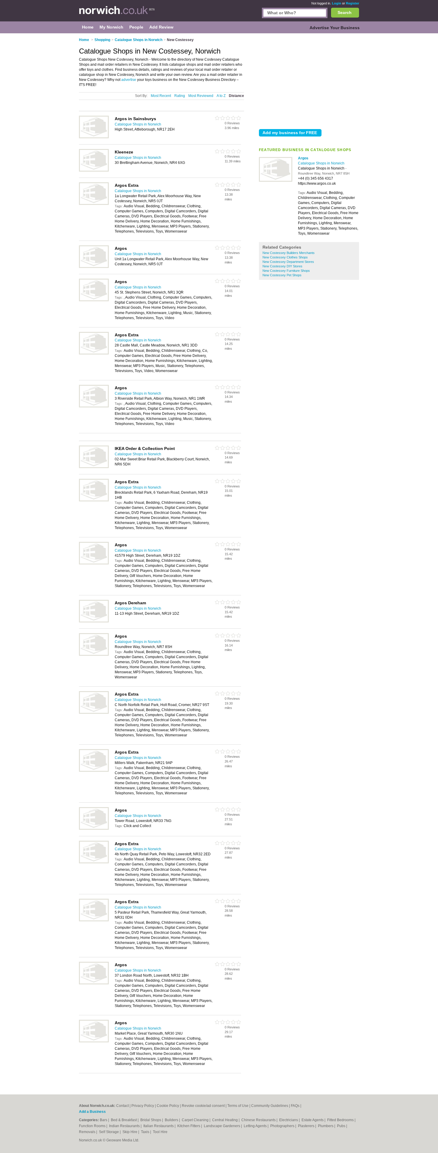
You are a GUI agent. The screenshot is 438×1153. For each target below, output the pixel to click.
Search (345, 12)
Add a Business (92, 1112)
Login (336, 3)
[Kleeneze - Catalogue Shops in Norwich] (94, 170)
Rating (179, 96)
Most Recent (161, 96)
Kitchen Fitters (189, 1126)
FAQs (295, 1106)
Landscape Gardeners (222, 1126)
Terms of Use (237, 1106)
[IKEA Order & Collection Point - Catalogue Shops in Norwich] (94, 467)
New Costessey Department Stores (288, 261)
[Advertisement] (309, 80)
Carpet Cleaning (195, 1120)
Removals (87, 1132)
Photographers (282, 1126)
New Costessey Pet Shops (282, 275)
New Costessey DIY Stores (282, 266)
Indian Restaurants (125, 1126)
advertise (128, 80)
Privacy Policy (142, 1106)
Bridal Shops (151, 1120)
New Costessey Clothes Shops (285, 257)
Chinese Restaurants (259, 1120)
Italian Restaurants (159, 1126)
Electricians (289, 1120)
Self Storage (109, 1132)
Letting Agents (256, 1126)
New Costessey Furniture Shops (286, 270)
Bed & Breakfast (124, 1120)
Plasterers (306, 1126)
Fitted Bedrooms (341, 1120)
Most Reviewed (200, 96)
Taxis (145, 1132)
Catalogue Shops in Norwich (321, 163)
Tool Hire (160, 1132)
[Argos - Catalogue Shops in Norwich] (275, 180)
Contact (122, 1106)
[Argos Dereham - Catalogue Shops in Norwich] (94, 621)
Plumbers (326, 1126)
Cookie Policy (168, 1106)
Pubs (341, 1126)
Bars (104, 1120)
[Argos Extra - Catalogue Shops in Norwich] (94, 204)
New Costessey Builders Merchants (289, 253)
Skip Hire (130, 1132)
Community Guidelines (269, 1106)
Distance (236, 96)
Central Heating (225, 1120)
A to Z (221, 96)
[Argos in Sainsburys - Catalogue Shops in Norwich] (94, 137)
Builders (172, 1120)
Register (352, 3)
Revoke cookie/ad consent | (204, 1106)
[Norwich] (117, 13)
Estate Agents (313, 1120)
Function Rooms (92, 1126)
